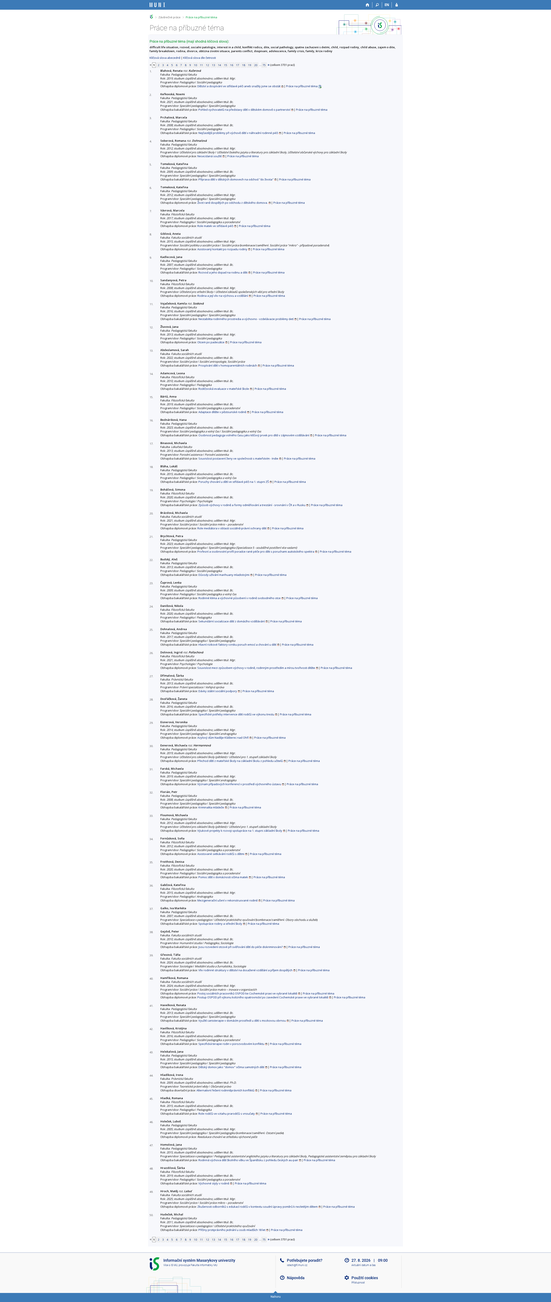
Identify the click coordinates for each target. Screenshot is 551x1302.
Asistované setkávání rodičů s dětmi (220, 854)
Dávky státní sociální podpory (217, 691)
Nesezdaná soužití (209, 156)
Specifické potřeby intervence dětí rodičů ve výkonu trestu (236, 714)
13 (213, 65)
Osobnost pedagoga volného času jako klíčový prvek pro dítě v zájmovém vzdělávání (253, 435)
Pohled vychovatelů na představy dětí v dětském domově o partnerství (244, 110)
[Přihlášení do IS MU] (396, 5)
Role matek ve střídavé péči (215, 226)
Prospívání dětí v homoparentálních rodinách (227, 365)
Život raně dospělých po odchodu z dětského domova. (232, 203)
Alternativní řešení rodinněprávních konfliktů (225, 1090)
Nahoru (276, 1296)
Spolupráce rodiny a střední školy (220, 924)
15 (225, 65)
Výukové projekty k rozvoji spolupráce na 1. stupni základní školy (239, 831)
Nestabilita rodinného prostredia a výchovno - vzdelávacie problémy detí (246, 319)
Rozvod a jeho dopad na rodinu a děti (223, 272)
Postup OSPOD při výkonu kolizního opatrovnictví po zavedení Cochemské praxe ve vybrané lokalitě (262, 997)
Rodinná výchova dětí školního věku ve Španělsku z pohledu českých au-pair (248, 1160)
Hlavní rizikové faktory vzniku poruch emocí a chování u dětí (237, 644)
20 (255, 65)
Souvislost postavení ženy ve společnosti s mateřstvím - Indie (238, 458)
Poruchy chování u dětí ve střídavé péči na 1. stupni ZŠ (233, 482)
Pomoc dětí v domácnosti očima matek (223, 877)
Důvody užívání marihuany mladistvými (223, 575)
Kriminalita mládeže (211, 807)
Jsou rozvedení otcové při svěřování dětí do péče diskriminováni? (240, 947)
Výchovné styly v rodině (213, 1183)
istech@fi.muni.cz (297, 1265)
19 (249, 65)
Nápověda (296, 1278)
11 (201, 65)
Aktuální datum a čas (363, 1265)
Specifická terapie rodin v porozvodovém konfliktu (231, 1044)
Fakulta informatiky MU (204, 1265)
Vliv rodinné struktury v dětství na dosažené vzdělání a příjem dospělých (245, 970)
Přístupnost (358, 1282)
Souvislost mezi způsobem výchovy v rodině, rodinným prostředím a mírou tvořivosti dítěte (256, 668)
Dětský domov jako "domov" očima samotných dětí (231, 1067)
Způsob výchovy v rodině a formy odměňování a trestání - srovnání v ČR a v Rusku (251, 505)
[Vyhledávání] (377, 5)
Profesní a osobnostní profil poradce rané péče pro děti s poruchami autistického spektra (255, 551)
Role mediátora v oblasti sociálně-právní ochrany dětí (231, 528)
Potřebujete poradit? (304, 1260)
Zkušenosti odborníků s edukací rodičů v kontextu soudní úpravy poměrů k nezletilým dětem (257, 1207)
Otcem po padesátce (210, 342)
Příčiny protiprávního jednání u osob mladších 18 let (231, 1230)
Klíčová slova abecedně (165, 58)
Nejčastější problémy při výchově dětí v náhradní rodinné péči (238, 133)
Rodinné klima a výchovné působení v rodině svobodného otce (239, 598)
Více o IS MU (170, 1265)
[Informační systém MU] (151, 17)
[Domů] (367, 5)
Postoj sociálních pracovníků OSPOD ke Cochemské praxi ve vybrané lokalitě (247, 993)
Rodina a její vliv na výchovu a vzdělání (222, 296)
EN (387, 4)
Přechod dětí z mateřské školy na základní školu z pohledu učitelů (240, 761)
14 (219, 65)
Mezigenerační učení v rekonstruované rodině (227, 900)
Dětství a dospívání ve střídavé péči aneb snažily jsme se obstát (238, 86)
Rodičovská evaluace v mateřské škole (223, 389)
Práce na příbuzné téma (201, 17)
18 (243, 65)
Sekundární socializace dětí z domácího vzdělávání (231, 621)
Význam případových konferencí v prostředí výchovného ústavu (239, 784)
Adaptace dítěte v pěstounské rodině (222, 412)
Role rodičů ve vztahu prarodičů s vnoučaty (226, 1114)
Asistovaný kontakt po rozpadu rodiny (222, 249)
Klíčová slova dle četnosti (199, 58)
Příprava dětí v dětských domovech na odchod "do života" (236, 179)
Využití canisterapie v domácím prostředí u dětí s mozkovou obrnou (242, 1020)
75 (264, 65)
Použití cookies (364, 1278)
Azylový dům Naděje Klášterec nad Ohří (223, 738)
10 (195, 65)
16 (231, 65)
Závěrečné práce (169, 17)
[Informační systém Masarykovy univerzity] (157, 5)
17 (237, 65)
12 (207, 65)
